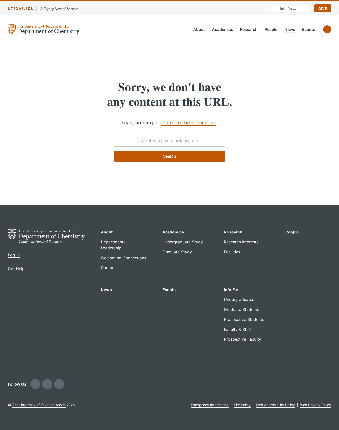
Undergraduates (239, 299)
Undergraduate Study (182, 241)
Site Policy (242, 405)
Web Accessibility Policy (275, 405)
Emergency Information (210, 405)
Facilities (232, 251)
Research (249, 29)
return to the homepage (188, 123)
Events (308, 29)
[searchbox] (169, 141)
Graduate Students (241, 309)
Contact (108, 267)
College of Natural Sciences (59, 8)
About (199, 29)
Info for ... (288, 8)
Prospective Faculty (242, 339)
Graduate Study (177, 251)
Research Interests (241, 241)
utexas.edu (21, 8)
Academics (222, 29)
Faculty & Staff (238, 329)
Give (322, 8)
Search (169, 156)
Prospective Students (244, 319)
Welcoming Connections (123, 257)
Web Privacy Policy (315, 405)
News (289, 29)
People (271, 29)
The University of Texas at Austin (39, 405)
